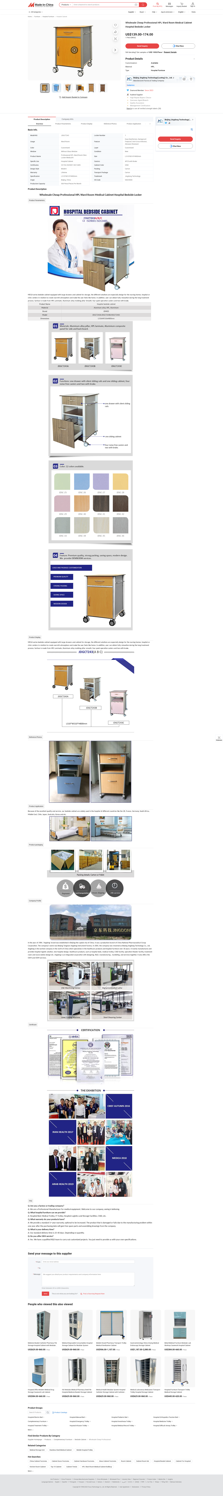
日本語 (137, 1482)
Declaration (135, 1487)
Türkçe (157, 1482)
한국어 (130, 1482)
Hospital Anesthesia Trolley (121, 1421)
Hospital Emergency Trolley (79, 1421)
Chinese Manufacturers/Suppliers (83, 1479)
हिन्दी (142, 1482)
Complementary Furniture (37, 1421)
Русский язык (90, 1482)
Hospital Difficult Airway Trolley (164, 1425)
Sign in (192, 6)
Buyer (142, 12)
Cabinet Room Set (142, 1461)
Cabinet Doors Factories (60, 1461)
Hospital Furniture (48, 16)
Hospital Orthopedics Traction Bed (165, 1417)
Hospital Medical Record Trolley (123, 1425)
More (30, 1471)
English (57, 1482)
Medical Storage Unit (37, 1450)
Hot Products (54, 1479)
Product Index (151, 1479)
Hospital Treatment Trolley (37, 1425)
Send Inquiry (142, 46)
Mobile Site (161, 1479)
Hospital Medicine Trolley (162, 1421)
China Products (66, 1479)
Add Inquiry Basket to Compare (74, 97)
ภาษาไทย (149, 1482)
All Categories (36, 12)
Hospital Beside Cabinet (162, 1461)
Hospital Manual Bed (77, 1417)
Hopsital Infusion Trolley (78, 1425)
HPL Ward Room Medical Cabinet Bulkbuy (97, 1467)
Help (153, 12)
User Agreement (125, 1487)
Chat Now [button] (180, 46)
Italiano (100, 1482)
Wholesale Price (115, 1479)
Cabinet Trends (71, 1467)
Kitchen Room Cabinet (38, 1467)
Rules (194, 12)
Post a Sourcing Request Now (92, 1294)
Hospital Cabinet (61, 16)
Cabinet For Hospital (183, 1461)
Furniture (37, 16)
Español (64, 1482)
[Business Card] (192, 129)
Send (45, 1294)
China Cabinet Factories (38, 1461)
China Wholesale (102, 1479)
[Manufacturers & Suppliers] (40, 4)
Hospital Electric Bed (35, 1417)
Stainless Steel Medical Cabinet (60, 1450)
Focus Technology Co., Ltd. (96, 1487)
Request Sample (170, 52)
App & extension (167, 12)
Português (73, 1482)
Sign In (129, 108)
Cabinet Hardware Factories (84, 1461)
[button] (145, 124)
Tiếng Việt (164, 1482)
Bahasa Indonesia (176, 1482)
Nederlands (116, 1482)
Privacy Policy (146, 1487)
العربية (124, 1482)
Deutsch (107, 1482)
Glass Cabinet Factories (107, 1461)
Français (81, 1482)
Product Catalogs (60, 1412)
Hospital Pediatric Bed (119, 1417)
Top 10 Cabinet (56, 1467)
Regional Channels (139, 1479)
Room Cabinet (126, 1461)
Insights (170, 1479)
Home (30, 16)
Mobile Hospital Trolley (85, 1450)
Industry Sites (126, 1479)
